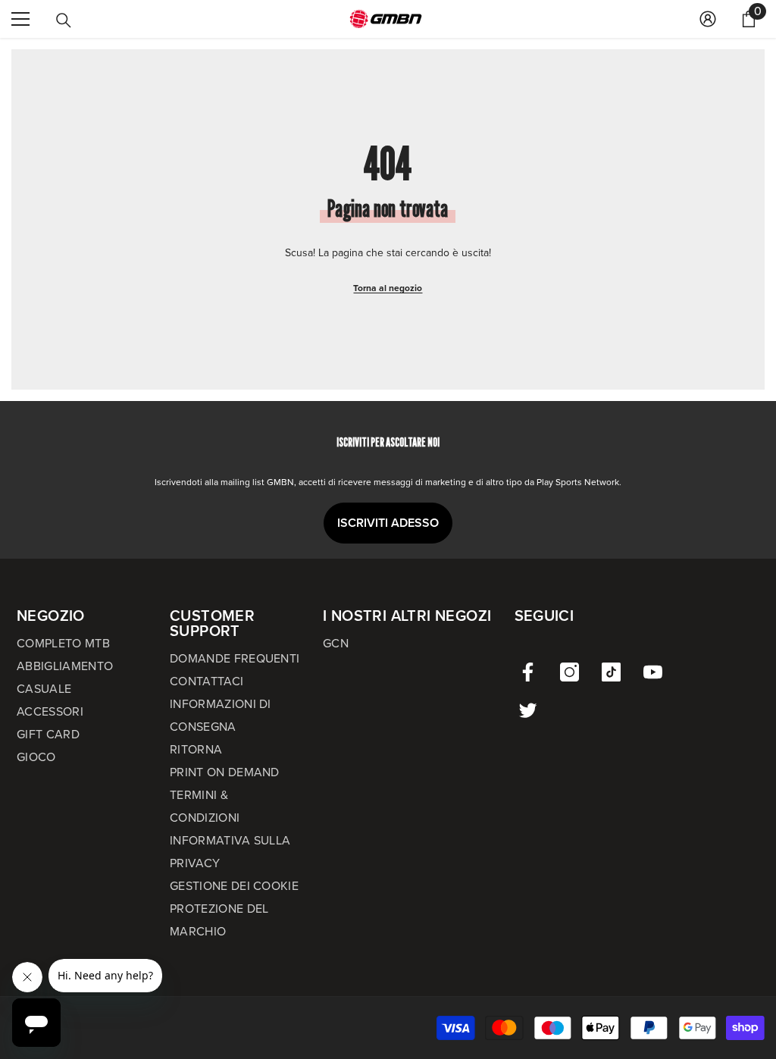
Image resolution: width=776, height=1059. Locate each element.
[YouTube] (653, 672)
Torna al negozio (387, 288)
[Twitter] (528, 710)
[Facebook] (528, 672)
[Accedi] (708, 19)
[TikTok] (611, 672)
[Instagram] (569, 672)
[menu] (20, 19)
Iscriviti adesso (388, 522)
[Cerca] (64, 20)
